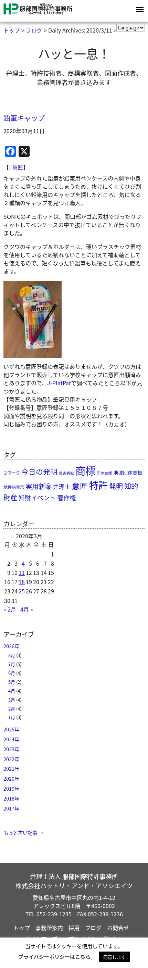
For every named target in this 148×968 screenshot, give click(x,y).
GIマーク (11, 473)
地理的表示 (13, 487)
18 (22, 582)
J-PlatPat (59, 383)
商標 (85, 470)
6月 (11, 673)
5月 (11, 682)
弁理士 (62, 486)
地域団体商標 (127, 472)
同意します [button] (114, 957)
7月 (11, 664)
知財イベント (37, 497)
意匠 (80, 485)
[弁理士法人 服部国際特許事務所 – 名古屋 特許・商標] (37, 13)
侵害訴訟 (66, 473)
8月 (11, 655)
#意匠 (16, 167)
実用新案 (38, 486)
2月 (11, 708)
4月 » (26, 609)
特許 (98, 485)
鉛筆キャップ (24, 118)
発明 (116, 486)
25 (22, 591)
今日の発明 (39, 471)
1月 (11, 717)
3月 (11, 699)
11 (22, 572)
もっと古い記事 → (23, 832)
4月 (11, 691)
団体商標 (104, 473)
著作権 (66, 497)
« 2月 (9, 609)
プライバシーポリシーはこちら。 (57, 956)
